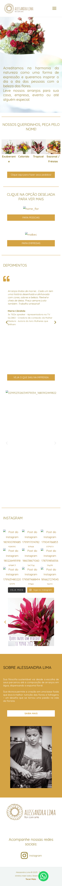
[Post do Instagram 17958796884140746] (31, 576)
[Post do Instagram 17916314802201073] (12, 576)
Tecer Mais (31, 879)
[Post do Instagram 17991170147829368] (31, 538)
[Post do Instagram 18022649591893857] (12, 557)
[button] (5, 152)
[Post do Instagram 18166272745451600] (50, 576)
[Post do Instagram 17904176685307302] (50, 538)
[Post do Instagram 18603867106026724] (31, 557)
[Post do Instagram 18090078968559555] (12, 538)
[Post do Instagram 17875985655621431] (50, 557)
